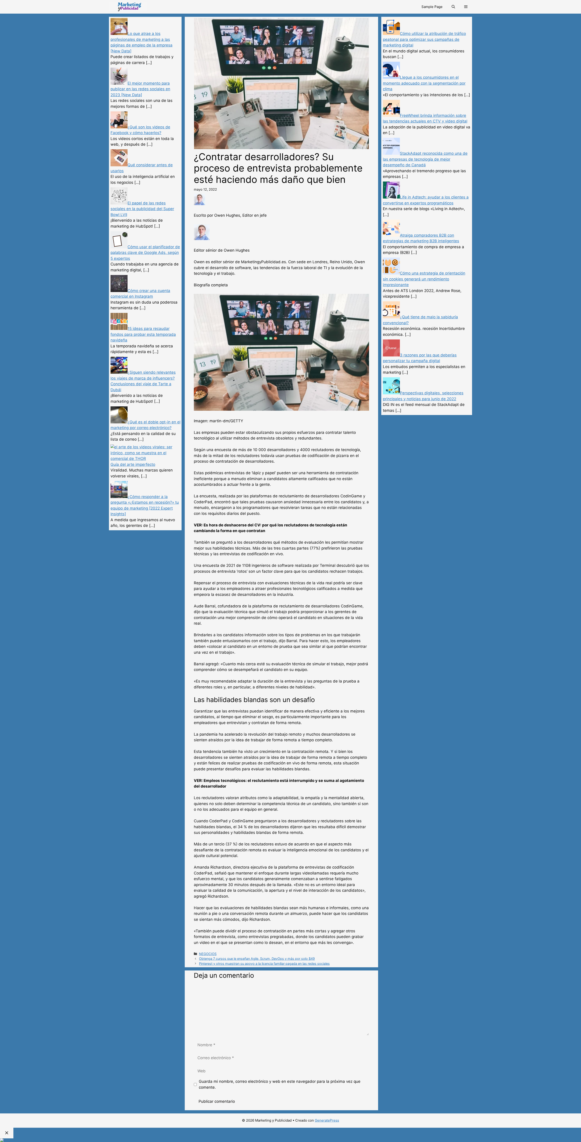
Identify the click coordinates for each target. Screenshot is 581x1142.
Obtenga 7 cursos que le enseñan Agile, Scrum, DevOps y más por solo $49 (257, 958)
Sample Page (432, 7)
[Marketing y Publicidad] (128, 7)
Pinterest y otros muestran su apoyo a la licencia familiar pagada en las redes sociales (264, 963)
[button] (466, 7)
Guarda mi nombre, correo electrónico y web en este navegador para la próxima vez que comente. (279, 1084)
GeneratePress (327, 1120)
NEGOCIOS (208, 954)
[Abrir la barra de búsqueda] (453, 7)
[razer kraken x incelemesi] (290, 1140)
